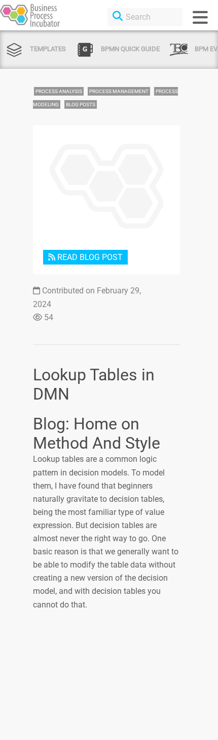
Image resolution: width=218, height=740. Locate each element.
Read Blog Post (89, 257)
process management (119, 91)
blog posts (80, 104)
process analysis (58, 91)
